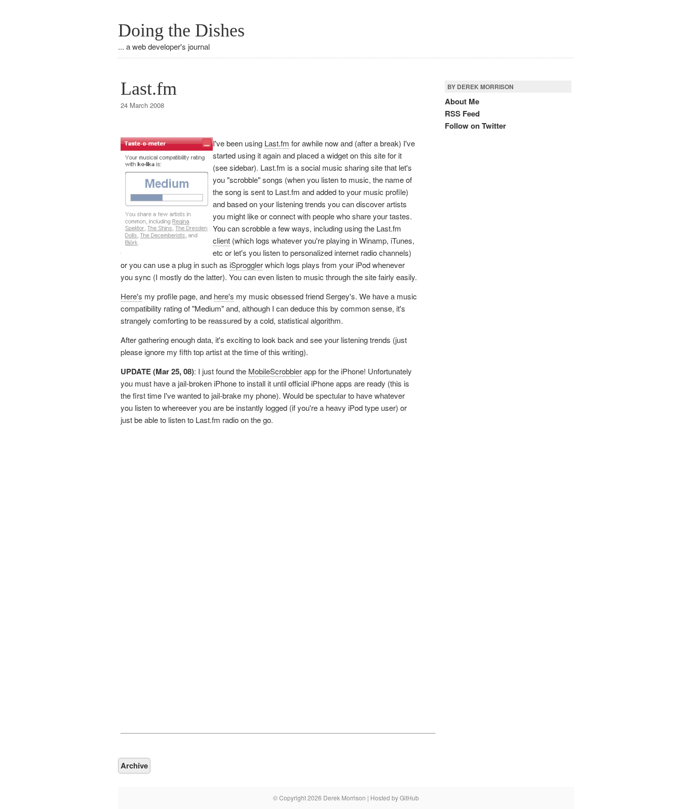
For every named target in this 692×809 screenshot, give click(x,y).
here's (224, 296)
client (221, 240)
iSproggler (246, 264)
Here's (131, 296)
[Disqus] (269, 578)
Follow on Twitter (475, 125)
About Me (462, 101)
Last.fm (149, 89)
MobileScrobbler (275, 371)
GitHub (409, 797)
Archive (134, 765)
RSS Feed (462, 113)
